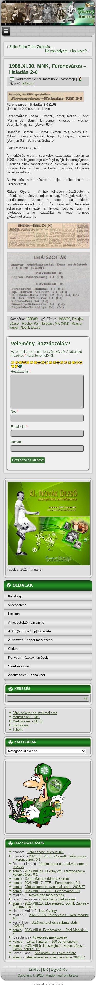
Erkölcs (34, 970)
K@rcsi (27, 84)
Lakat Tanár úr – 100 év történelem (52, 941)
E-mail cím (19, 427)
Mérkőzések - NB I (26, 717)
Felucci (18, 941)
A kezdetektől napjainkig (26, 622)
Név (14, 411)
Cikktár (13, 649)
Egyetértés (59, 970)
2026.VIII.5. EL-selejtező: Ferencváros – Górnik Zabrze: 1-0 (49, 947)
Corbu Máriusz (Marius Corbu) (47, 879)
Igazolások (21, 725)
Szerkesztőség (19, 666)
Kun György (48, 911)
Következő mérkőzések (46, 895)
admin (17, 871)
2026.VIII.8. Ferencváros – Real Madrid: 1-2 (51, 916)
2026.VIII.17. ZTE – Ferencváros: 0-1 (52, 883)
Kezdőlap (15, 596)
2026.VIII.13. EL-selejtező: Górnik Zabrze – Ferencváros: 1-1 (51, 905)
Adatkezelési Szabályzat (26, 675)
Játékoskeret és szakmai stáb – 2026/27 (50, 865)
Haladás (47, 323)
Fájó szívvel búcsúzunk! (45, 852)
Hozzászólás (21, 371)
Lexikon (14, 614)
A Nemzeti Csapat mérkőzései (30, 640)
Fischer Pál (30, 323)
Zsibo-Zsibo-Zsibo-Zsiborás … (31, 47)
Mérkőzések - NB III (27, 721)
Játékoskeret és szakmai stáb (35, 713)
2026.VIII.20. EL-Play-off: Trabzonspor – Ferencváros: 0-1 (50, 857)
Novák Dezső (30, 327)
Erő (45, 970)
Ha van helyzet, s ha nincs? (66, 51)
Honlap (16, 442)
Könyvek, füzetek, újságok (28, 657)
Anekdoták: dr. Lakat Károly (55, 953)
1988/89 (32, 319)
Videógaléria (17, 605)
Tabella (18, 729)
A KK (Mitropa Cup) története (29, 631)
